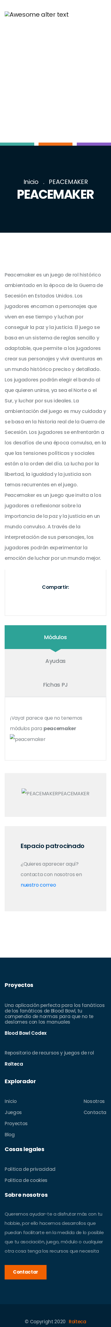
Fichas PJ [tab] (55, 684)
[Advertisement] (55, 87)
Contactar (25, 1272)
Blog (10, 1134)
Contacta (95, 1112)
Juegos (13, 1112)
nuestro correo (38, 884)
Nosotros (94, 1101)
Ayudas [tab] (55, 661)
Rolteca (77, 1321)
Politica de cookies (26, 1180)
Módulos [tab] (55, 637)
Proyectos (16, 1123)
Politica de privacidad (30, 1169)
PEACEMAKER (68, 181)
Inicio (31, 181)
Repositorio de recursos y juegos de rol (49, 1053)
